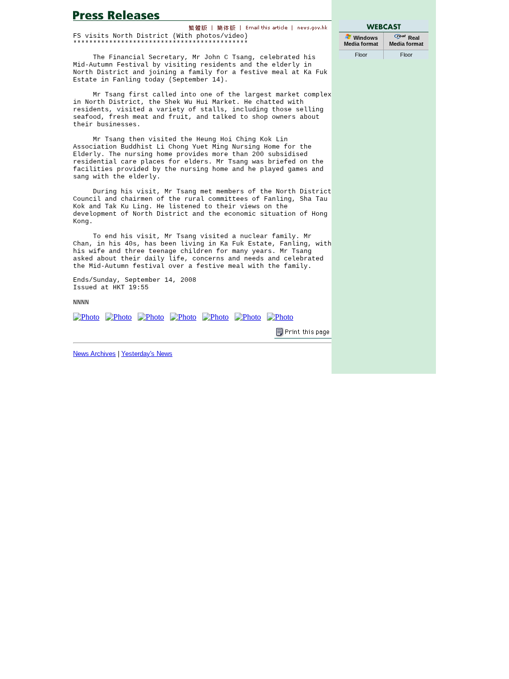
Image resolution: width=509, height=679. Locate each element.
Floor (361, 55)
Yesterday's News (146, 353)
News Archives (94, 353)
